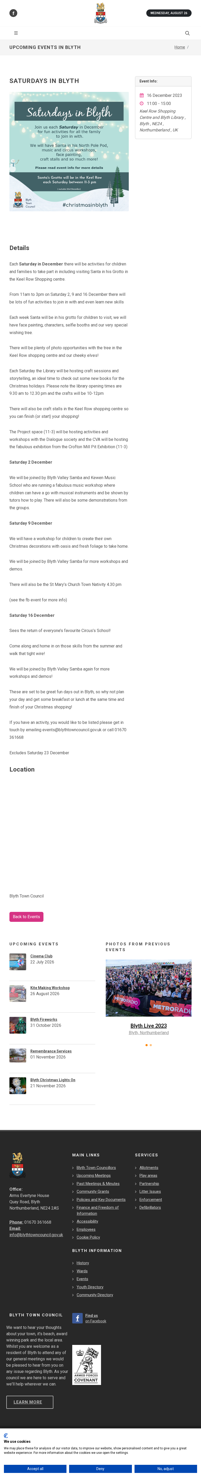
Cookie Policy (88, 1237)
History (83, 1263)
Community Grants (93, 1191)
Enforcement (150, 1199)
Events (82, 1279)
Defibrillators (150, 1207)
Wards (82, 1271)
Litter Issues (150, 1191)
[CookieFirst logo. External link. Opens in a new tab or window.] (6, 1435)
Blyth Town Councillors (96, 1167)
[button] (147, 1045)
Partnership (149, 1183)
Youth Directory (90, 1287)
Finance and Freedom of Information (98, 1210)
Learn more (28, 1402)
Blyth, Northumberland (149, 1032)
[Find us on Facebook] (13, 13)
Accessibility (87, 1221)
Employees (86, 1229)
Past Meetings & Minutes (98, 1183)
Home (180, 47)
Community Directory (95, 1295)
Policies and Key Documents (101, 1199)
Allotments (148, 1167)
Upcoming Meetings (94, 1175)
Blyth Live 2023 (149, 1026)
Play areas (148, 1175)
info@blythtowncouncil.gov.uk (36, 1234)
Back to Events (26, 916)
